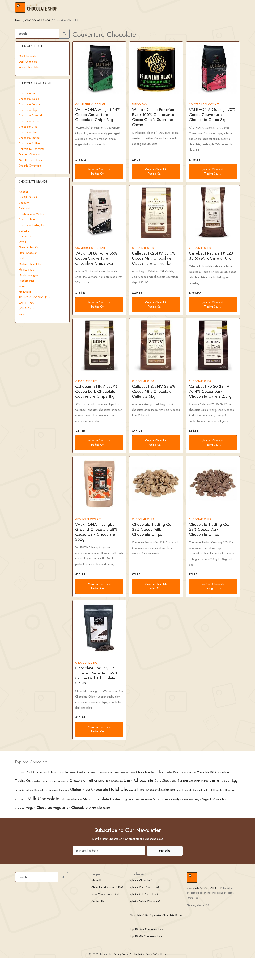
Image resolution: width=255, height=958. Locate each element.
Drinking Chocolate (30, 154)
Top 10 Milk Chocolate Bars (146, 936)
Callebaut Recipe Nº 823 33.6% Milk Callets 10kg (211, 255)
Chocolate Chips (28, 110)
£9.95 (136, 160)
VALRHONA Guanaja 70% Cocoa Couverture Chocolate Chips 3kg (212, 114)
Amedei (23, 192)
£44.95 (137, 431)
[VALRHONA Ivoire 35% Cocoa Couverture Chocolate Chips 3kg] (99, 212)
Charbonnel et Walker (31, 214)
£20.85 (137, 293)
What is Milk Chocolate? (144, 894)
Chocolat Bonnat (28, 220)
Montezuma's (26, 270)
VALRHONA (26, 303)
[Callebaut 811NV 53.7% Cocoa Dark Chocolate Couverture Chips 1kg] (99, 346)
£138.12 (80, 160)
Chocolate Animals (127, 772)
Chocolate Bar (146, 772)
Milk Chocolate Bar (71, 800)
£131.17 (80, 293)
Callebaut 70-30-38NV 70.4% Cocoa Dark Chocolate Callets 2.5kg (210, 391)
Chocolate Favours (30, 121)
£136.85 (194, 160)
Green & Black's (28, 247)
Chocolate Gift (205, 772)
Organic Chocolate (30, 166)
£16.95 (80, 574)
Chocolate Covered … (32, 116)
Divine (22, 242)
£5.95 (136, 574)
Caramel (93, 772)
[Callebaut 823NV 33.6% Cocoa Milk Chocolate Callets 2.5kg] (156, 346)
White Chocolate (29, 67)
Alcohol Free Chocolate (56, 772)
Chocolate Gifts (28, 127)
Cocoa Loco (26, 236)
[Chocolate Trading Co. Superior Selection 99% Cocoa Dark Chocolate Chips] (99, 627)
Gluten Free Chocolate (89, 789)
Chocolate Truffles (29, 143)
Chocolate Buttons (29, 104)
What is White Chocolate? (145, 901)
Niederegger (26, 281)
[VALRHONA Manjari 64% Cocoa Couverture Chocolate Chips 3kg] (99, 69)
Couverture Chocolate (32, 149)
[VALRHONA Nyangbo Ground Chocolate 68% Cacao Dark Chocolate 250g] (99, 484)
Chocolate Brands (33, 182)
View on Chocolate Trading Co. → (99, 171)
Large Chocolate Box (186, 790)
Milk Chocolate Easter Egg (105, 799)
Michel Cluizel (21, 800)
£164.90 (195, 293)
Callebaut (24, 208)
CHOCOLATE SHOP (37, 20)
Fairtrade (19, 790)
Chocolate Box (167, 772)
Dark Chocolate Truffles (196, 781)
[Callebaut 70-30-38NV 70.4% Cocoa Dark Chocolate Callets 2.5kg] (213, 346)
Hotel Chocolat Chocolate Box (157, 790)
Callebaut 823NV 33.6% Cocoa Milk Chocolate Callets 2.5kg (153, 391)
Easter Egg (230, 780)
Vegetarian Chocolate (70, 807)
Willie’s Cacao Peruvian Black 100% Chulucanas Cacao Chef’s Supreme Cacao (153, 116)
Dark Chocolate (28, 62)
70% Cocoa (34, 772)
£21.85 (80, 431)
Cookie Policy (137, 954)
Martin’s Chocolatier (226, 790)
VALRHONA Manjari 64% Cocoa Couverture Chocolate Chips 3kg (97, 114)
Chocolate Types (31, 46)
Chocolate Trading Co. (32, 225)
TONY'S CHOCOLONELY (34, 297)
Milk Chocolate (27, 56)
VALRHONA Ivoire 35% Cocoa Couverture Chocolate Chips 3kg (96, 258)
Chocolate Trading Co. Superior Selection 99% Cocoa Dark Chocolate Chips (96, 675)
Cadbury (24, 203)
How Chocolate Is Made (105, 894)
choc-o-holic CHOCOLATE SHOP (204, 888)
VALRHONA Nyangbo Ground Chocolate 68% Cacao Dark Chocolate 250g (96, 531)
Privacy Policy (121, 954)
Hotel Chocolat (27, 253)
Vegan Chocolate (39, 807)
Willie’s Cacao (27, 309)
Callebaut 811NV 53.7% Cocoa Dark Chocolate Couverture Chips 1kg (96, 391)
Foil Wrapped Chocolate (57, 790)
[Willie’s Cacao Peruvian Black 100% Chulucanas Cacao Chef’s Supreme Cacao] (156, 69)
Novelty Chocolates (30, 160)
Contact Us (97, 901)
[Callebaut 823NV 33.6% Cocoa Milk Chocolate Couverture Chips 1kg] (156, 212)
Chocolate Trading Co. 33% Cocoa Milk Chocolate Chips (152, 529)
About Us (96, 881)
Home (18, 20)
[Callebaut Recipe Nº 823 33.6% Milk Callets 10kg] (213, 212)
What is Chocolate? (141, 881)
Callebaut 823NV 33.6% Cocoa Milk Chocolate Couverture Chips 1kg (153, 258)
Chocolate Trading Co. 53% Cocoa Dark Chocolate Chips (209, 529)
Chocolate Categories (36, 83)
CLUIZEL (24, 231)
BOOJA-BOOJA (28, 197)
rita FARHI (25, 292)
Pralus (22, 286)
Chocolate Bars (28, 93)
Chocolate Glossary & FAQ (107, 887)
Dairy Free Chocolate (110, 781)
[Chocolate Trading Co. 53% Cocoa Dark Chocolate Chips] (213, 484)
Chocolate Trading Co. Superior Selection (50, 780)
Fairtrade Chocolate (34, 790)
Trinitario (231, 799)
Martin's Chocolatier (30, 264)
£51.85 (193, 431)
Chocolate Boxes (29, 99)
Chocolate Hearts (29, 132)
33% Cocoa (20, 772)
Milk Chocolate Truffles (140, 799)
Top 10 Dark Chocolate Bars (146, 929)
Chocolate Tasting (29, 138)
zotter (22, 314)
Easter (215, 780)
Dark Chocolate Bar (168, 780)
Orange (197, 799)
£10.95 (80, 717)
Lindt (21, 258)
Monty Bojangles (28, 275)
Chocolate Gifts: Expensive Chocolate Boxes (156, 915)
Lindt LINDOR (209, 790)
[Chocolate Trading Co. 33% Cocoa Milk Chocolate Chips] (156, 484)
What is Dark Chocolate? (144, 887)
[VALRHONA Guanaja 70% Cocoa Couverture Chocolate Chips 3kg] (213, 69)
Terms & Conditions (156, 954)
